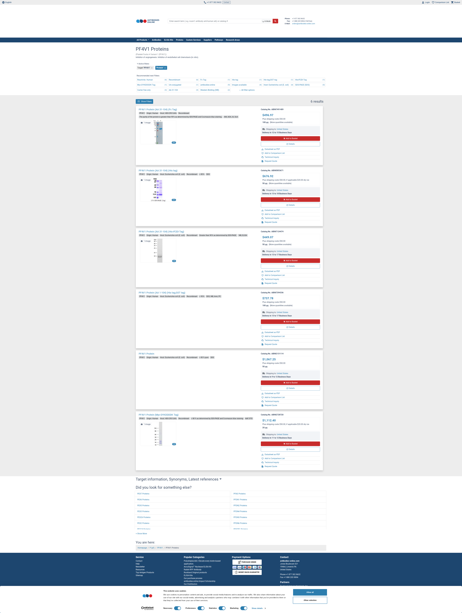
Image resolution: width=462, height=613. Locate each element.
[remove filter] (152, 67)
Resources (140, 569)
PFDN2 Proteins (240, 505)
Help (138, 564)
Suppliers (208, 40)
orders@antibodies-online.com (303, 24)
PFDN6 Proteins (240, 523)
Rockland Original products (195, 572)
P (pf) (152, 548)
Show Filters (146, 101)
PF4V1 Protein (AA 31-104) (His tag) (158, 170)
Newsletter (140, 567)
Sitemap (139, 575)
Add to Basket (292, 138)
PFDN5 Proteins (240, 517)
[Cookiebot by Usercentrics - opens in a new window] (147, 608)
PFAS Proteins (240, 494)
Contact (226, 2)
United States (282, 129)
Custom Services (193, 40)
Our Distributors (190, 584)
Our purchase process (193, 578)
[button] (141, 533)
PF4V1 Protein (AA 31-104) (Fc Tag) (158, 109)
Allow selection (310, 600)
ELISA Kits (168, 40)
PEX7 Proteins (143, 494)
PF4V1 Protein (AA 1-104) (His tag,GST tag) (162, 292)
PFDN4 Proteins (240, 511)
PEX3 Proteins (143, 511)
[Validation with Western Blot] (158, 434)
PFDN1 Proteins (240, 499)
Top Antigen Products (145, 572)
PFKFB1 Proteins (241, 529)
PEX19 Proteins (143, 529)
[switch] (201, 608)
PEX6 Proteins (143, 499)
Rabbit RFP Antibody (192, 569)
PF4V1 (160, 548)
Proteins (179, 40)
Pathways (219, 40)
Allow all (310, 592)
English (8, 2)
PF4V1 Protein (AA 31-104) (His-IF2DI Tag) (161, 231)
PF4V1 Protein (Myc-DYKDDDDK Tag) (159, 414)
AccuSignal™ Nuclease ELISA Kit (197, 567)
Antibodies (156, 40)
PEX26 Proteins (143, 517)
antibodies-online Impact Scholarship (199, 581)
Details (292, 144)
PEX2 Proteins (143, 523)
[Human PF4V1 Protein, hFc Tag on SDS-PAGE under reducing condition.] (158, 132)
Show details (257, 608)
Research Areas (233, 40)
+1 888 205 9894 (291, 577)
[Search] (275, 21)
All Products (142, 40)
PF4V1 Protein (146, 353)
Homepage (142, 548)
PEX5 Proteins (143, 505)
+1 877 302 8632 (214, 2)
